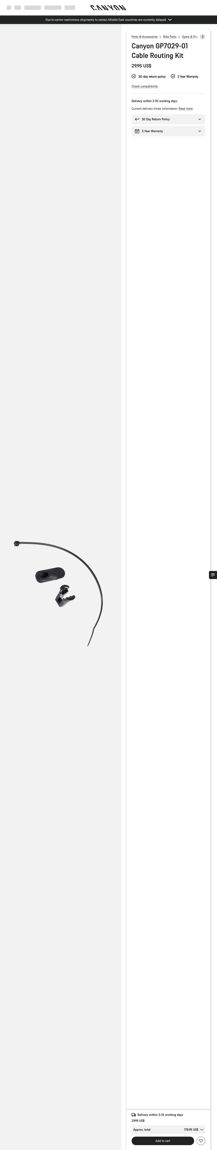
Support (70, 8)
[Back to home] (108, 7)
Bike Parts (170, 37)
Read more (186, 109)
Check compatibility (145, 86)
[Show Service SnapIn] (213, 575)
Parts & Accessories (145, 37)
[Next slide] (202, 36)
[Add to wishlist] (201, 1141)
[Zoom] (60, 590)
